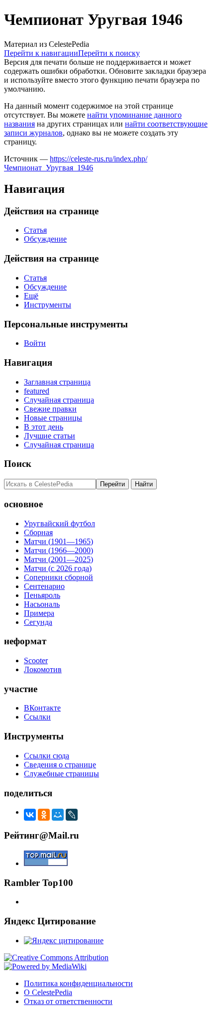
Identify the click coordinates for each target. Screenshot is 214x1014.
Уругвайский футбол (59, 523)
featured (36, 391)
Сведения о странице (60, 764)
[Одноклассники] (44, 815)
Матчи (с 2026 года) (58, 568)
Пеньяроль (42, 595)
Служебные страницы (61, 773)
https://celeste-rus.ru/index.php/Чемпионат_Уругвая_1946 (75, 163)
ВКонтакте (42, 708)
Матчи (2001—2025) (58, 559)
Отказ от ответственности (68, 1001)
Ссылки (37, 717)
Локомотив (43, 669)
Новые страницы (53, 418)
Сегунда (38, 622)
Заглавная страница (57, 382)
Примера (39, 613)
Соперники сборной (58, 577)
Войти (35, 343)
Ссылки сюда (46, 755)
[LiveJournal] (72, 815)
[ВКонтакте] (30, 815)
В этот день (43, 427)
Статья (35, 230)
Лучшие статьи (49, 436)
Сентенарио (44, 586)
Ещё (31, 295)
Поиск (17, 463)
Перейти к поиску (109, 53)
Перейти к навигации (41, 53)
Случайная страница (59, 400)
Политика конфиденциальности (78, 983)
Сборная (38, 532)
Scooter (36, 660)
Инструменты (47, 304)
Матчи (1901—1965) (58, 541)
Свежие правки (50, 409)
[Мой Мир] (58, 815)
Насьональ (42, 604)
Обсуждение (45, 239)
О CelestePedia (48, 992)
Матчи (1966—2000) (58, 550)
